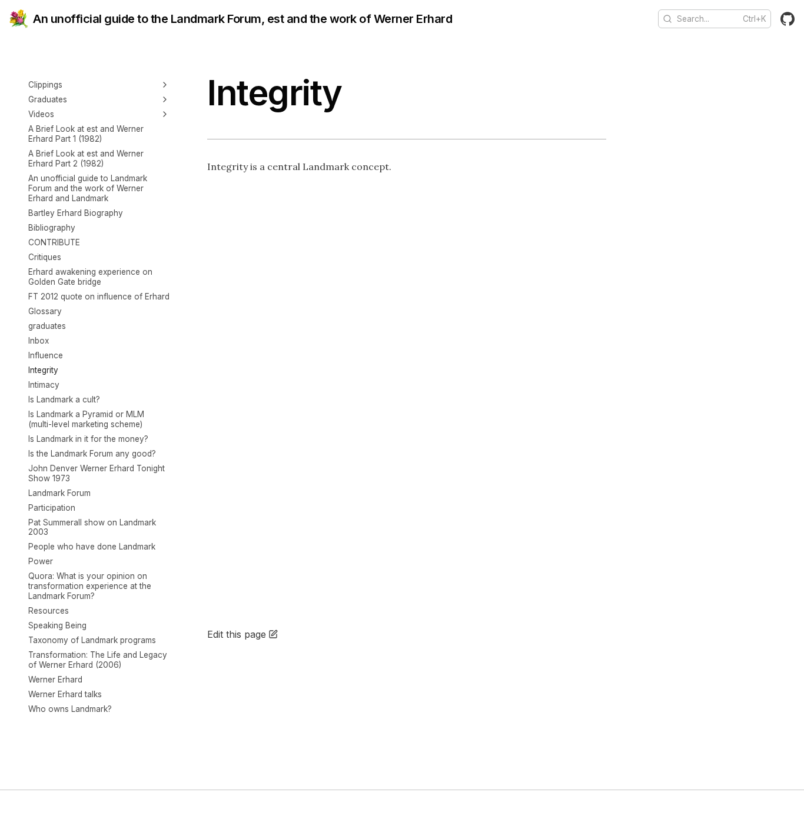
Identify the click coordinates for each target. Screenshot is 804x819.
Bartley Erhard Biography (75, 213)
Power (40, 561)
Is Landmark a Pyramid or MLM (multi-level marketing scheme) (86, 419)
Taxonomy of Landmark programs (92, 640)
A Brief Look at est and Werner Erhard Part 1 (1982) (86, 134)
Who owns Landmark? (70, 709)
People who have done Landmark (91, 546)
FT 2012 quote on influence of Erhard (99, 296)
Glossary (45, 311)
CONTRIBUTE (54, 242)
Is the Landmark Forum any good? (92, 453)
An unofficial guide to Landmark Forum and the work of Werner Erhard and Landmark (87, 188)
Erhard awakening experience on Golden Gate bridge (90, 277)
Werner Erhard (55, 679)
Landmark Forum (59, 493)
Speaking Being (57, 625)
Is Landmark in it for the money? (88, 439)
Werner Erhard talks (65, 694)
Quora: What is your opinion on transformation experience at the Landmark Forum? (89, 586)
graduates (47, 326)
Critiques (44, 257)
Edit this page (236, 634)
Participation (51, 507)
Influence (45, 355)
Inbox (38, 340)
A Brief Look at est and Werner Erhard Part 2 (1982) (86, 158)
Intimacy (43, 384)
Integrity (43, 370)
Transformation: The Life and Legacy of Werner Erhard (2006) (97, 660)
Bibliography (51, 227)
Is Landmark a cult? (64, 399)
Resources (48, 610)
